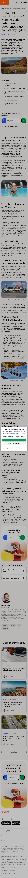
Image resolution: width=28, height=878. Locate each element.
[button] (14, 448)
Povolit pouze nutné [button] (14, 443)
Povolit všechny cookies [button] (13, 439)
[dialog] (14, 439)
